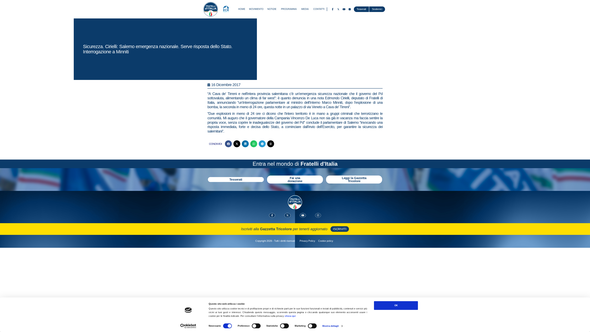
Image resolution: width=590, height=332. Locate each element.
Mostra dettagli (330, 326)
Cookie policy (325, 241)
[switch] (256, 325)
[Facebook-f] (332, 9)
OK (396, 305)
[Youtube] (344, 9)
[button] (228, 143)
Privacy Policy (307, 241)
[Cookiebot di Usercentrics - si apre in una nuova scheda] (188, 326)
